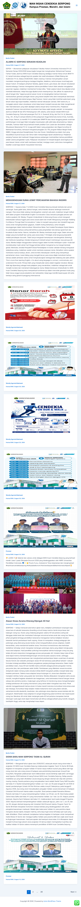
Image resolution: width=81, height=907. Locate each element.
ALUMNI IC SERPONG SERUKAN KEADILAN (26, 62)
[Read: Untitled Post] (40, 303)
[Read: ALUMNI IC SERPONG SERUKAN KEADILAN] (40, 34)
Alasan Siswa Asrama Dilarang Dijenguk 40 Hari (28, 621)
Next (73, 892)
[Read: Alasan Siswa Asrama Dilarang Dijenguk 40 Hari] (40, 593)
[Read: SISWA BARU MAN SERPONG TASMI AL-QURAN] (40, 728)
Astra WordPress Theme (52, 901)
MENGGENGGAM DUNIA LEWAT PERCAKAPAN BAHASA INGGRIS (36, 200)
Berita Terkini (10, 58)
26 (41, 892)
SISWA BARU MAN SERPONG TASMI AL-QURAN (28, 757)
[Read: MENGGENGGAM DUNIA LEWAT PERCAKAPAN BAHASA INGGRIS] (40, 172)
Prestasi (8, 551)
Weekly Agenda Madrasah (14, 327)
